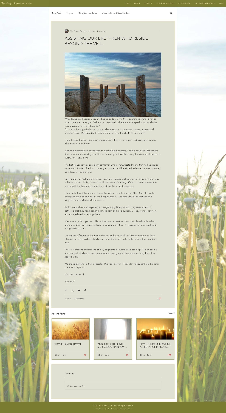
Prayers (70, 13)
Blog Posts (56, 13)
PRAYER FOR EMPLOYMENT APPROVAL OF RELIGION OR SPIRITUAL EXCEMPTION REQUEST (155, 345)
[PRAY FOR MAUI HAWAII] (70, 329)
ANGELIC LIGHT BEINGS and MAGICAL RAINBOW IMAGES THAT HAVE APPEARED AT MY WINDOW (113, 345)
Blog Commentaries (87, 13)
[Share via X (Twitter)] (72, 290)
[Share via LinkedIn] (78, 290)
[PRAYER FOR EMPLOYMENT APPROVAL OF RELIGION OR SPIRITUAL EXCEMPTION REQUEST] (155, 329)
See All (171, 313)
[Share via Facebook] (66, 290)
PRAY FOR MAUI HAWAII (68, 344)
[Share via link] (85, 290)
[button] (171, 13)
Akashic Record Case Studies (115, 13)
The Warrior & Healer (16, 4)
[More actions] (159, 31)
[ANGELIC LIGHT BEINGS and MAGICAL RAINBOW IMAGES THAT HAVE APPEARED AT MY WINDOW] (113, 329)
